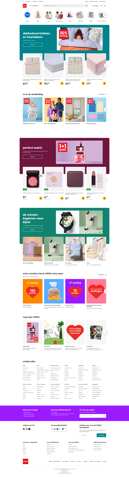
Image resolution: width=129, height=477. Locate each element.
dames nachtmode (55, 370)
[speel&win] (54, 335)
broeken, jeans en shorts (42, 371)
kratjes (65, 379)
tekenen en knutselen (97, 390)
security (79, 461)
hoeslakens (94, 371)
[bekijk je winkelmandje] (104, 5)
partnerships (71, 451)
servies (24, 386)
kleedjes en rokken (41, 377)
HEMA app (49, 444)
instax (65, 390)
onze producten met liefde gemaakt (76, 450)
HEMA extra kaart (50, 446)
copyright (85, 461)
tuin (65, 396)
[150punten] (32, 294)
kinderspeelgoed (96, 386)
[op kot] (96, 251)
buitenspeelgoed (96, 394)
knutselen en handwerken (70, 386)
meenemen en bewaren (28, 392)
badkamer (25, 448)
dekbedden (94, 373)
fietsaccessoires (67, 398)
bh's (51, 371)
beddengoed (95, 368)
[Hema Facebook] (24, 429)
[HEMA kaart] (75, 335)
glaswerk (25, 388)
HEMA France (97, 446)
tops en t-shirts (40, 373)
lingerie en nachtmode (56, 368)
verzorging (80, 386)
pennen (52, 392)
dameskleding (54, 373)
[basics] (32, 251)
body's (24, 370)
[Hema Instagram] (27, 429)
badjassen (80, 371)
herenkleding (53, 377)
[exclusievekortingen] (96, 294)
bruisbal (80, 377)
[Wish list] (101, 5)
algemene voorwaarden (95, 461)
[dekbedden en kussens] (32, 111)
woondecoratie (67, 368)
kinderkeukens (95, 396)
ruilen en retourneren (29, 416)
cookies (104, 461)
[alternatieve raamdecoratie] (75, 111)
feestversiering (40, 386)
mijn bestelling (27, 412)
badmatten (80, 373)
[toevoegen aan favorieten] (40, 55)
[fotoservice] (96, 335)
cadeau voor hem (41, 394)
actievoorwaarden (51, 450)
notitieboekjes (54, 388)
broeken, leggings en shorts (29, 373)
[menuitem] (23, 1)
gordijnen (66, 375)
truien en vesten (40, 375)
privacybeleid (65, 461)
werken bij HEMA (72, 446)
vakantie (66, 394)
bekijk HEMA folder (51, 448)
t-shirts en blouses (27, 375)
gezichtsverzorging (82, 388)
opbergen (66, 373)
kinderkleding (40, 368)
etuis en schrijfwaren (55, 390)
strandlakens (81, 375)
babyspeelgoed (95, 388)
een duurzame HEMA (73, 448)
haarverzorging (81, 396)
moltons (94, 375)
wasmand (80, 379)
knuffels (94, 398)
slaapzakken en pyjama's (28, 371)
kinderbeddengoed (96, 379)
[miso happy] (75, 251)
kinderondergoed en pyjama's (43, 370)
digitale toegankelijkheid (54, 461)
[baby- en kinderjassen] (54, 111)
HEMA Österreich (97, 450)
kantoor (24, 453)
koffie (24, 398)
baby (24, 444)
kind (24, 446)
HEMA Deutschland (98, 448)
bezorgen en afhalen (29, 414)
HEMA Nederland (97, 444)
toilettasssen (81, 394)
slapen (24, 450)
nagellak (80, 392)
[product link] (32, 65)
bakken (24, 396)
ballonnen (39, 390)
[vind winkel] (104, 416)
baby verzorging (26, 379)
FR (23, 1)
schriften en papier (55, 386)
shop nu (64, 42)
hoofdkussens (95, 377)
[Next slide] (106, 65)
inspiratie (49, 453)
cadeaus (39, 392)
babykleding (25, 368)
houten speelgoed (96, 392)
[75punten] (75, 294)
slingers (38, 388)
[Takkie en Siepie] (54, 251)
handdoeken (81, 368)
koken (24, 394)
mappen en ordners (55, 398)
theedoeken (25, 390)
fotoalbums (66, 388)
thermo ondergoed (68, 392)
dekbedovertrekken (96, 370)
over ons (70, 444)
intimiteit (80, 398)
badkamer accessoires (83, 370)
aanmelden (101, 435)
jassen (38, 379)
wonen (24, 451)
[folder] (32, 335)
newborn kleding (26, 377)
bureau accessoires (55, 394)
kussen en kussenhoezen (70, 377)
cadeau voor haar (41, 396)
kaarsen (66, 370)
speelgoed (39, 398)
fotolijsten (66, 371)
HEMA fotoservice (51, 451)
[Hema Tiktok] (29, 429)
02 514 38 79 (54, 412)
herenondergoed (54, 379)
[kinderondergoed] (96, 111)
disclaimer (72, 461)
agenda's (52, 396)
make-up (80, 390)
